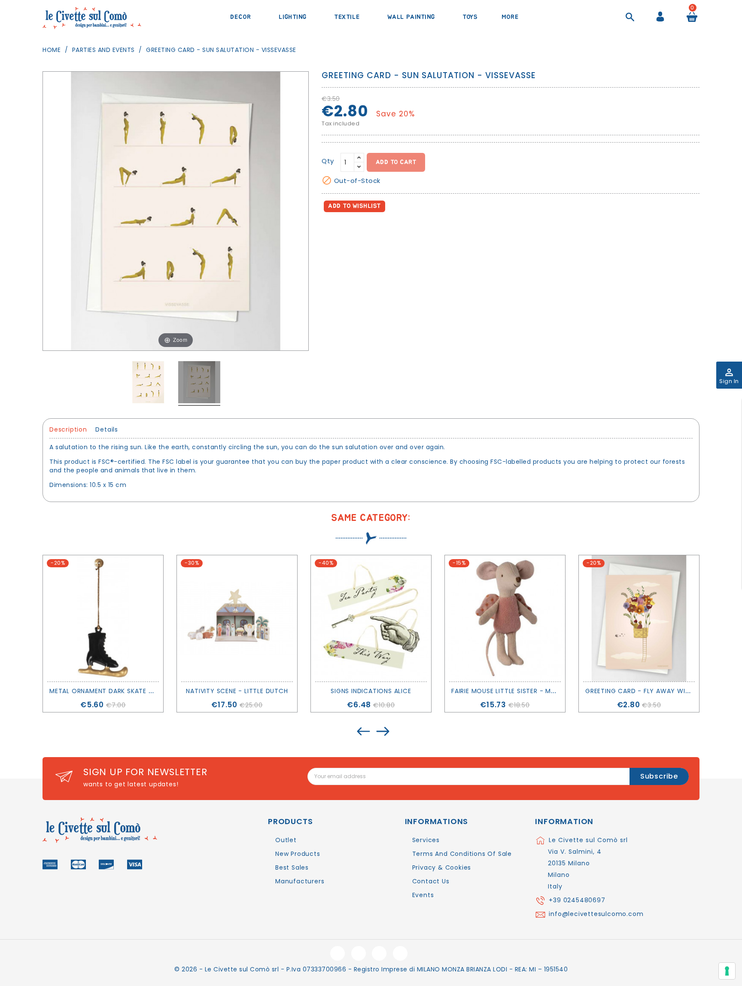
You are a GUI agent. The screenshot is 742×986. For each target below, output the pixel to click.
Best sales (292, 867)
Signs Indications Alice (371, 691)
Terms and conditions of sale (462, 853)
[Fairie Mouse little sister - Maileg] (505, 618)
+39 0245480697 (577, 900)
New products (297, 853)
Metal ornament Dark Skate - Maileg (113, 691)
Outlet (286, 840)
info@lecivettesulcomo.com (596, 914)
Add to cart (396, 162)
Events (423, 895)
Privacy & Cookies (441, 867)
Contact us (431, 881)
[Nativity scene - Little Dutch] (237, 618)
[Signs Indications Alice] (371, 618)
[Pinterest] (367, 230)
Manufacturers (299, 881)
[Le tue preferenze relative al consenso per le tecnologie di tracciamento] (727, 971)
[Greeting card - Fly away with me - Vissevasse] (639, 618)
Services (426, 840)
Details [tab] (106, 429)
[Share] (330, 230)
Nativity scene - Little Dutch (237, 691)
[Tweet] (349, 230)
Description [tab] (68, 429)
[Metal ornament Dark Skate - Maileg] (103, 618)
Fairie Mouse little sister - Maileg (509, 691)
